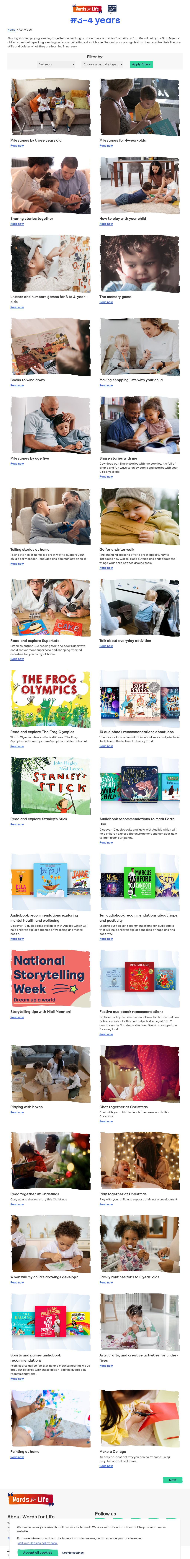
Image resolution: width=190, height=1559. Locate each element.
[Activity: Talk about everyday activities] (139, 608)
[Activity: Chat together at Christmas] (139, 1074)
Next (172, 1480)
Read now (17, 146)
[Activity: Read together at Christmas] (50, 1161)
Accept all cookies (37, 1552)
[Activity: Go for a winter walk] (139, 516)
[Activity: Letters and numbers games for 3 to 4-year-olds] (50, 264)
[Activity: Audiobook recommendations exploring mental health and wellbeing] (50, 882)
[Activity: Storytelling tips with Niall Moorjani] (50, 979)
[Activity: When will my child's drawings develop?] (50, 1244)
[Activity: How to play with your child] (139, 185)
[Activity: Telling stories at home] (50, 516)
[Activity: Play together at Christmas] (139, 1161)
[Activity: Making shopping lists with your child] (139, 347)
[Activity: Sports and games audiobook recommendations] (50, 1322)
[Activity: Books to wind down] (50, 347)
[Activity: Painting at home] (50, 1418)
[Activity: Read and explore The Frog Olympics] (50, 699)
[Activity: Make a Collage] (139, 1418)
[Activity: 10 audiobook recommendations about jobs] (139, 699)
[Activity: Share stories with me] (139, 425)
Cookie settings (73, 1553)
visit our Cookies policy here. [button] (38, 1543)
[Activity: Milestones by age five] (50, 425)
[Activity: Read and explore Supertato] (50, 608)
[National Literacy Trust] (112, 9)
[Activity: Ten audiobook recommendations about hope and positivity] (139, 882)
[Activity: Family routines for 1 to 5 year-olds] (139, 1244)
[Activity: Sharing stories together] (50, 185)
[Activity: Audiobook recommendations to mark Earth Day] (139, 786)
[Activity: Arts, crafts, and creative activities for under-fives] (139, 1322)
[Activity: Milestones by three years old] (50, 107)
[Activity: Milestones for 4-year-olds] (139, 107)
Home (11, 30)
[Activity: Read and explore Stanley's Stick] (50, 786)
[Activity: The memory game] (139, 264)
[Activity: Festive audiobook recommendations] (139, 979)
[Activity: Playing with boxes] (50, 1074)
